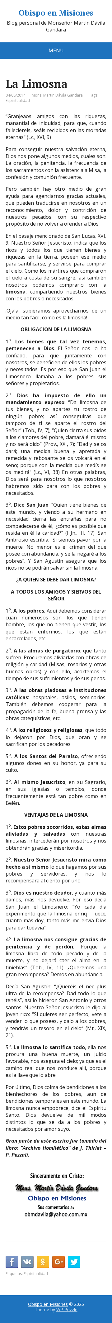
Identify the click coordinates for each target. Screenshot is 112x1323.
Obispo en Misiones (56, 12)
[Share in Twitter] (74, 1262)
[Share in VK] (27, 1262)
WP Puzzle (66, 1309)
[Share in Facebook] (12, 1262)
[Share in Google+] (58, 1262)
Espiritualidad (18, 100)
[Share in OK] (43, 1262)
